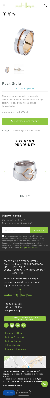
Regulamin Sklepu (13, 333)
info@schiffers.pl (13, 310)
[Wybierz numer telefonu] (44, 384)
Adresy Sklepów (13, 345)
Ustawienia (23, 393)
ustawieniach (15, 385)
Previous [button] (6, 40)
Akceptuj (8, 393)
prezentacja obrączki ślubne (26, 130)
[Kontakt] (45, 6)
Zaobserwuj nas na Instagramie (25, 318)
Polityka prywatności (29, 248)
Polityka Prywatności (15, 337)
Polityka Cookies (13, 341)
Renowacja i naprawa (15, 349)
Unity (25, 196)
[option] (25, 40)
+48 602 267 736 (13, 307)
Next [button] (43, 40)
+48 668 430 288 (13, 304)
